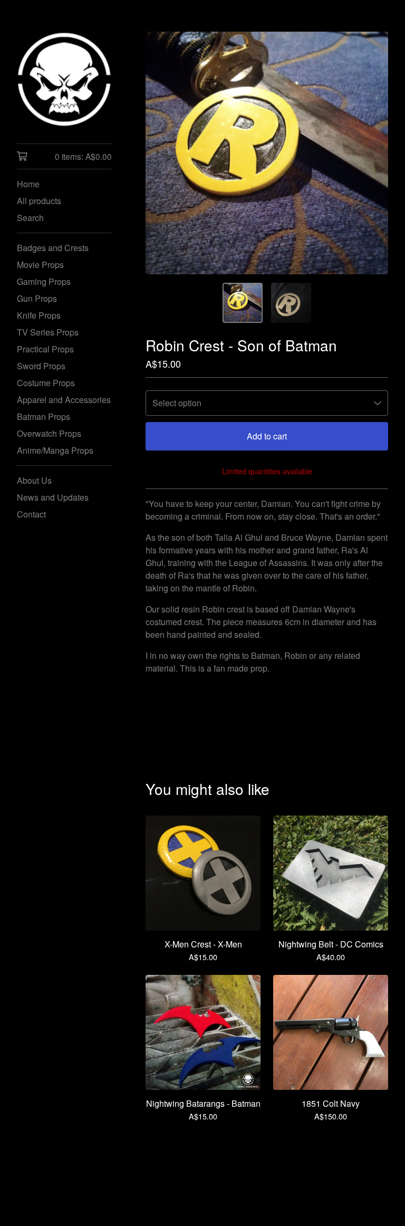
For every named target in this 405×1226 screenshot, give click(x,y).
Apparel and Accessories (64, 400)
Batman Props (43, 416)
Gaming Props (44, 281)
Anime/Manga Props (55, 450)
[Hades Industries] (64, 79)
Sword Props (41, 366)
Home (28, 184)
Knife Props (39, 315)
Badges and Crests (53, 248)
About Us (34, 480)
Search (30, 218)
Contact (31, 514)
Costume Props (46, 383)
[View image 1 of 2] (243, 303)
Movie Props (40, 264)
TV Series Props (48, 332)
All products (39, 201)
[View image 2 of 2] (291, 303)
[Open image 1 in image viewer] (267, 153)
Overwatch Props (49, 433)
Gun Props (37, 298)
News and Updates (53, 497)
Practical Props (45, 349)
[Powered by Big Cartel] (266, 1190)
